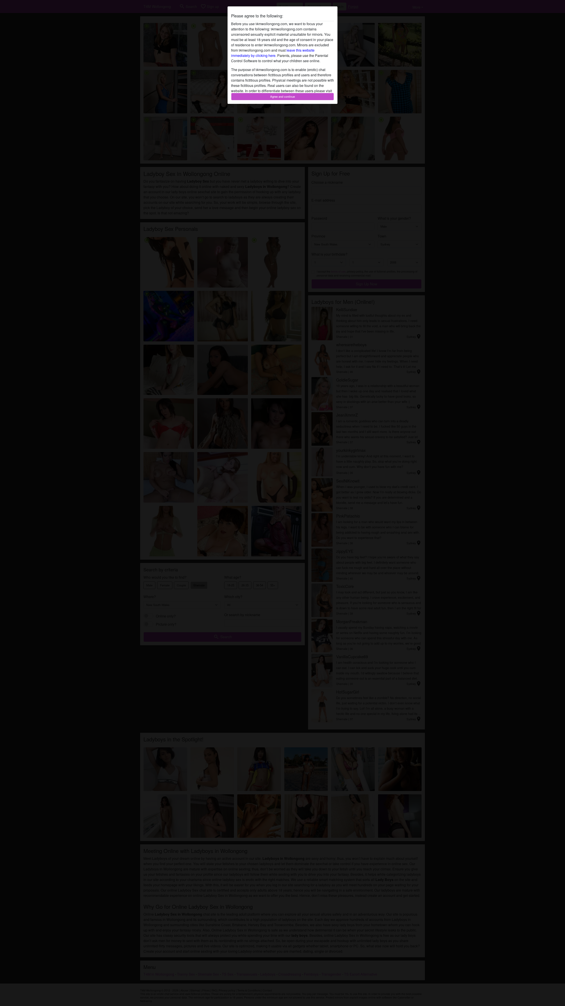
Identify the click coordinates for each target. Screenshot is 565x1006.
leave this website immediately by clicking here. (273, 53)
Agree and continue (282, 96)
